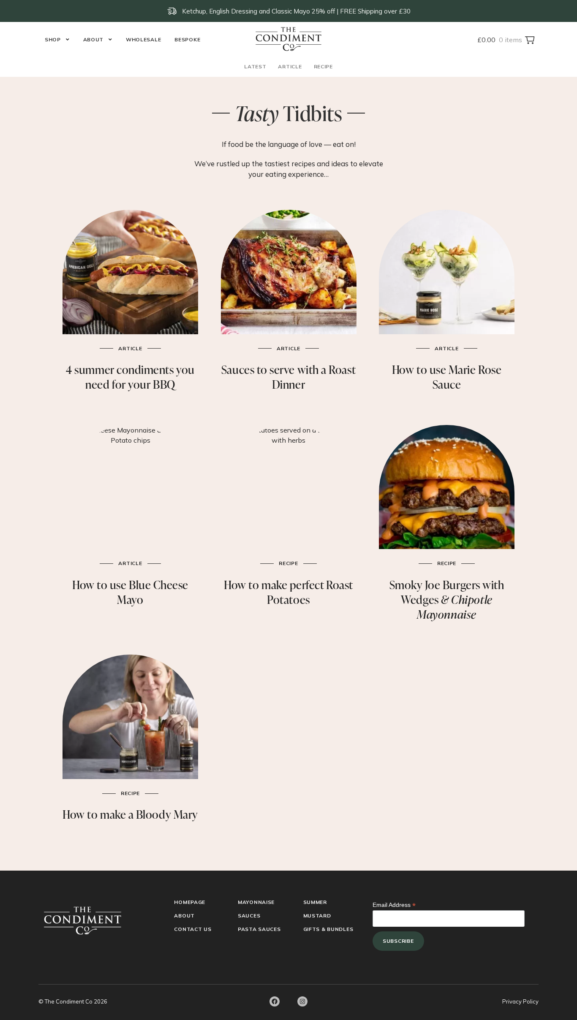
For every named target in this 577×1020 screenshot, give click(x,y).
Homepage (189, 902)
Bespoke (187, 39)
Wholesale (143, 39)
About (93, 39)
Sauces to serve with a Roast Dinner (288, 377)
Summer (315, 902)
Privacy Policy (520, 1001)
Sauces (249, 915)
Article (290, 66)
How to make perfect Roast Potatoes (288, 592)
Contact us (192, 929)
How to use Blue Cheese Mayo (130, 592)
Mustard (317, 915)
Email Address (394, 905)
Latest (255, 66)
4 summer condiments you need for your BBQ (130, 377)
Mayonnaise (256, 902)
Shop (53, 39)
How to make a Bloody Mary (130, 814)
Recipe (323, 66)
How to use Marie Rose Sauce (446, 377)
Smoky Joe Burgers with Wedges (446, 599)
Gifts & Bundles (328, 929)
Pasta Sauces (259, 929)
